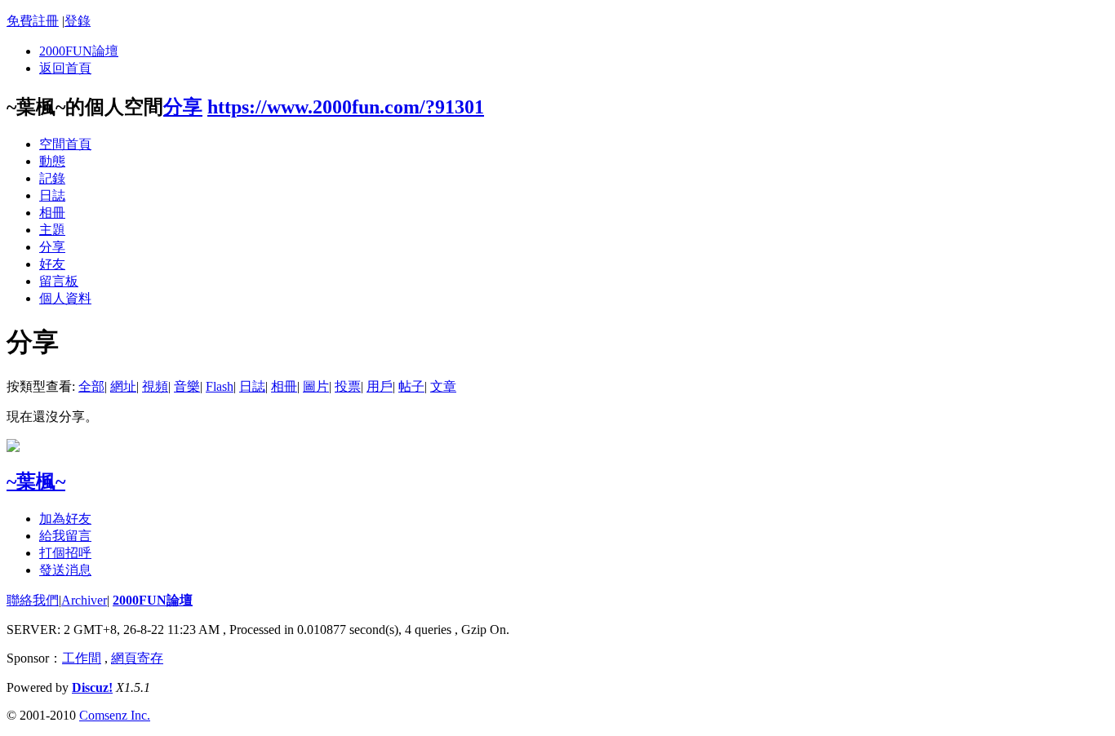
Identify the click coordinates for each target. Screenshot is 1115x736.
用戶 (379, 386)
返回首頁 (65, 68)
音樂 (187, 386)
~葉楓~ (36, 481)
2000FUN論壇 (78, 51)
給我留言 (65, 536)
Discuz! (92, 687)
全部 (91, 386)
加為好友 (65, 518)
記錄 (52, 178)
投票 (348, 386)
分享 (182, 106)
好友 (52, 264)
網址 (123, 386)
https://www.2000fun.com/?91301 (345, 106)
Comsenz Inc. (114, 715)
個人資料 (65, 298)
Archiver (84, 600)
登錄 (77, 21)
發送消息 (65, 570)
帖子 (411, 386)
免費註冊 (33, 21)
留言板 (58, 281)
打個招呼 (65, 553)
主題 (52, 230)
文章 (443, 386)
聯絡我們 (33, 600)
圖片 (316, 386)
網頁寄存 (137, 658)
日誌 (52, 195)
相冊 (52, 212)
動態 (52, 161)
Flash (219, 386)
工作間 (81, 658)
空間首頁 (65, 144)
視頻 (155, 386)
